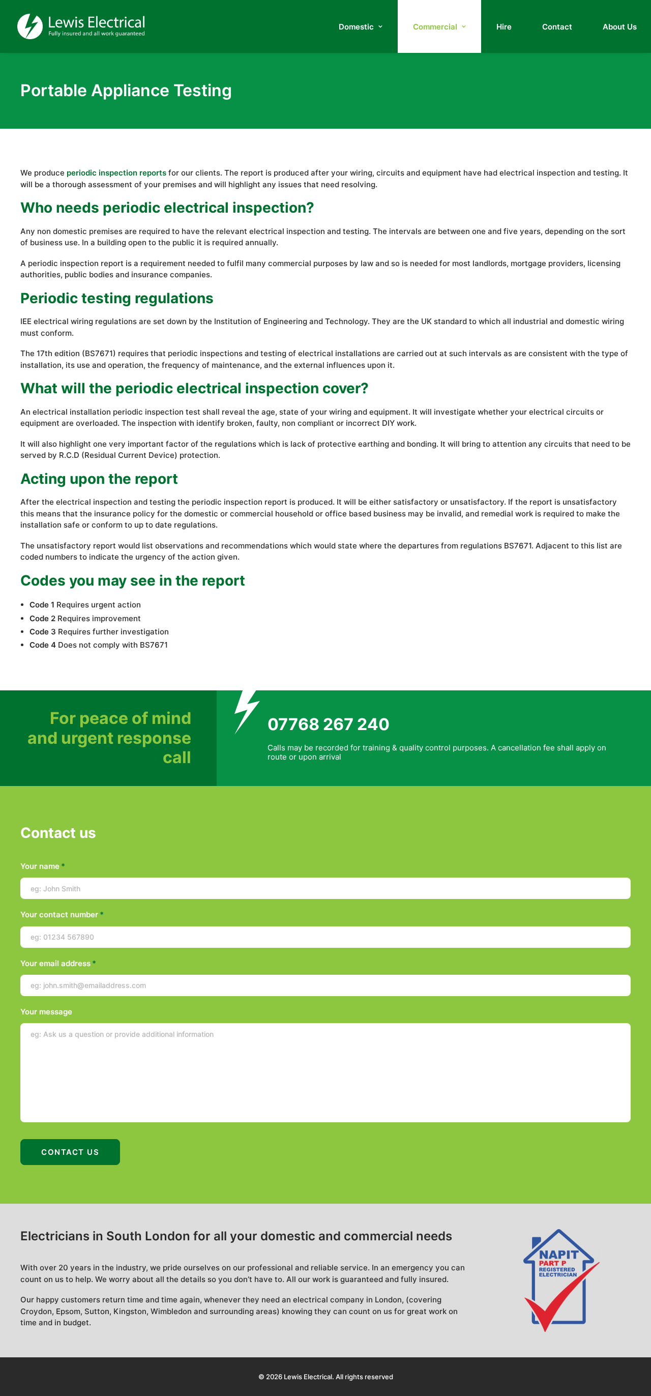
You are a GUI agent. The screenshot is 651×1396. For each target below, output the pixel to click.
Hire (504, 27)
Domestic (356, 27)
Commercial (435, 27)
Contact (557, 27)
